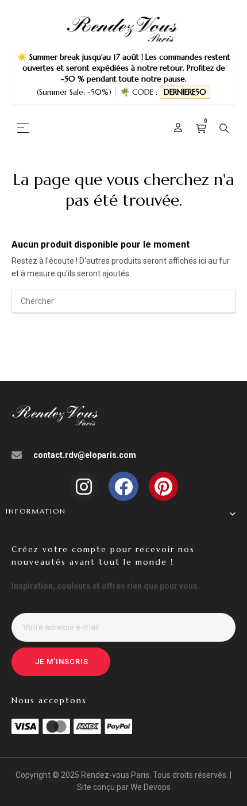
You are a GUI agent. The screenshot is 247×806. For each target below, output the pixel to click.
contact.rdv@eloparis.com (84, 455)
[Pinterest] (163, 486)
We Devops (150, 787)
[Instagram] (83, 486)
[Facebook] (123, 486)
